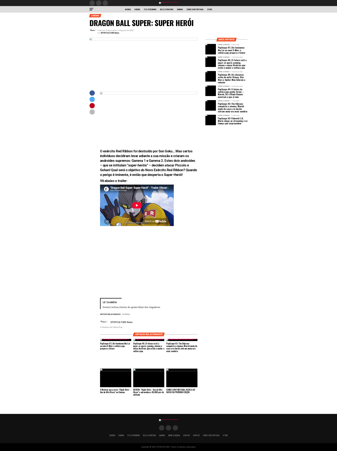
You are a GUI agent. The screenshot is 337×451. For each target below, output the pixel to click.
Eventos (196, 435)
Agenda (128, 9)
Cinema (137, 9)
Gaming (180, 9)
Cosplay (186, 435)
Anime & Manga (174, 435)
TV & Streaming (150, 9)
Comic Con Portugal (195, 9)
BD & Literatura (166, 9)
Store (209, 9)
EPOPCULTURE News (110, 33)
